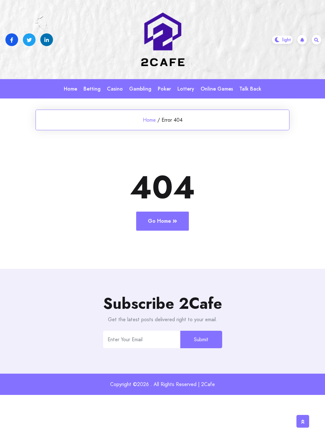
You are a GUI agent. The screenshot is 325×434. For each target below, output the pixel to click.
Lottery (185, 88)
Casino (115, 88)
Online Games (217, 88)
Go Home (159, 221)
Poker (164, 88)
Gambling (140, 88)
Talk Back (250, 88)
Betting (92, 88)
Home (70, 88)
